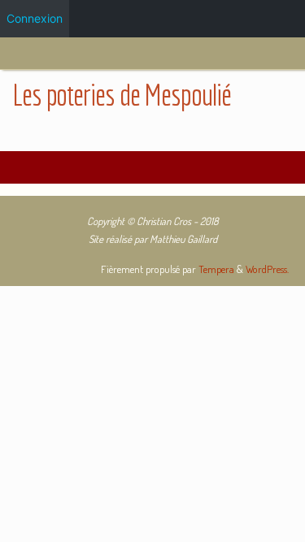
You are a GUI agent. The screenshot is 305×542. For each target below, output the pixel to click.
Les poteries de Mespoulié (121, 94)
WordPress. (267, 268)
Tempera (216, 268)
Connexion (35, 18)
